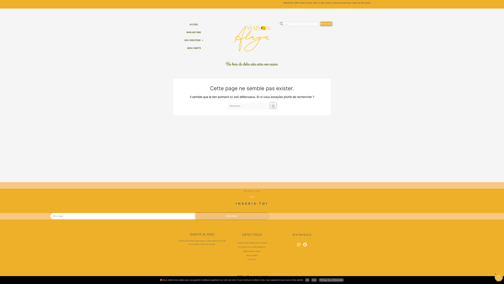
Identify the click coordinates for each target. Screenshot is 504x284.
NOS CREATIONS (193, 40)
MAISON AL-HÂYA (202, 234)
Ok (307, 280)
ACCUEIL (194, 24)
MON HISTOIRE (194, 32)
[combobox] (298, 24)
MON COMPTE (194, 48)
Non (314, 280)
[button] (194, 40)
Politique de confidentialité (331, 280)
